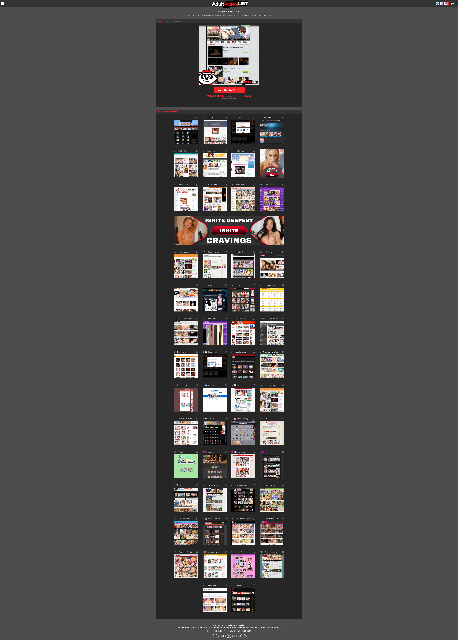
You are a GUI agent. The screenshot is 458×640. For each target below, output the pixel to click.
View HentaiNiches (229, 90)
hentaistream (240, 117)
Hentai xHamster (271, 318)
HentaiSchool (184, 252)
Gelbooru (211, 385)
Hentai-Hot (239, 151)
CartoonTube (270, 485)
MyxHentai (183, 352)
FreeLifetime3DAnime (272, 519)
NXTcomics (268, 117)
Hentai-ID (182, 485)
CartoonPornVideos (272, 352)
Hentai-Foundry (242, 418)
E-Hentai (268, 418)
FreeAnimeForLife (185, 552)
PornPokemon (270, 285)
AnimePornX (240, 552)
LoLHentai (211, 418)
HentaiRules (212, 285)
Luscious (211, 452)
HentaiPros (183, 285)
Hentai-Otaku (183, 185)
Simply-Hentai (212, 185)
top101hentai (241, 352)
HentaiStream (213, 352)
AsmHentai (182, 151)
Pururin (239, 285)
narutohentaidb (184, 117)
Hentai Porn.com (185, 318)
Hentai (267, 452)
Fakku (238, 385)
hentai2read (211, 117)
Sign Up (452, 4)
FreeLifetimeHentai (243, 519)
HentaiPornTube (214, 519)
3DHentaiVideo (213, 485)
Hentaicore (211, 151)
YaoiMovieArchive (271, 552)
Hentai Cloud (241, 585)
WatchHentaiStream (186, 418)
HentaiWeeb (212, 585)
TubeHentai (240, 318)
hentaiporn (240, 185)
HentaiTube (269, 185)
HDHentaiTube (241, 485)
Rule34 (181, 452)
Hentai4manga (213, 252)
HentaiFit (239, 252)
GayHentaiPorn (184, 519)
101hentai (268, 252)
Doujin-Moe (240, 452)
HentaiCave (183, 385)
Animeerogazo (213, 552)
